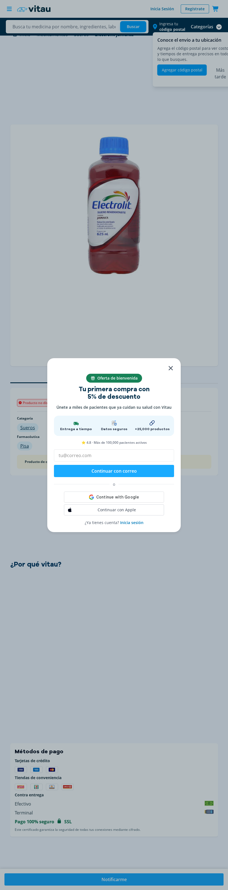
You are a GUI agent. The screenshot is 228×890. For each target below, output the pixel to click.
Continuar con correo (114, 471)
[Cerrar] (170, 368)
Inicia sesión (131, 522)
